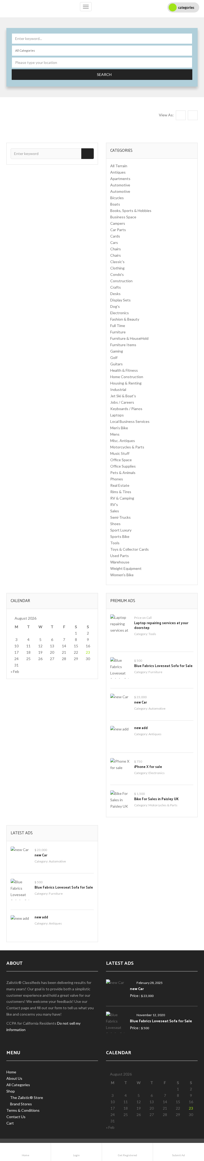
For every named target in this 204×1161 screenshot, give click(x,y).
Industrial (118, 389)
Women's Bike (122, 575)
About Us (14, 1078)
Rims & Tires (120, 491)
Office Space (121, 459)
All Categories (18, 1084)
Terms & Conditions (23, 1110)
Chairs (115, 249)
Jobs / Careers (122, 402)
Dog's (115, 306)
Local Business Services (130, 421)
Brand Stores (21, 1104)
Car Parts (118, 229)
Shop (10, 1091)
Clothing (117, 268)
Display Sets (120, 300)
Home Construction (126, 376)
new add (141, 728)
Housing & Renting (126, 383)
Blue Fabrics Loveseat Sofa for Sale (163, 666)
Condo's (117, 274)
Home (11, 1072)
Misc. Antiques (122, 440)
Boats (115, 204)
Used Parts (119, 555)
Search (104, 74)
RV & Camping (122, 498)
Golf (113, 357)
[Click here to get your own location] (187, 62)
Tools (115, 543)
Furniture (118, 332)
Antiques (118, 172)
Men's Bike (119, 428)
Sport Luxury (120, 530)
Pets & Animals (122, 472)
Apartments (120, 178)
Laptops (117, 415)
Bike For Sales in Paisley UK (156, 799)
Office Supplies (123, 466)
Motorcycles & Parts (127, 447)
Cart (10, 1123)
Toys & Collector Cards (129, 549)
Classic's (117, 261)
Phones (116, 479)
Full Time (117, 325)
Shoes (115, 523)
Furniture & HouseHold (129, 338)
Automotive (120, 185)
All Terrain (118, 165)
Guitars (116, 364)
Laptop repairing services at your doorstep (161, 625)
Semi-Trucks (120, 517)
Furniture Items (123, 344)
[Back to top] (186, 1127)
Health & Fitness (124, 370)
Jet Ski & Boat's (123, 396)
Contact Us (16, 1116)
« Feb (15, 671)
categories (186, 7)
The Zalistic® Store (26, 1097)
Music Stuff (119, 453)
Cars (114, 242)
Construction (121, 281)
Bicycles (117, 197)
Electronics (119, 312)
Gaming (116, 351)
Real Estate (119, 485)
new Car (140, 702)
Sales (114, 511)
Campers (117, 223)
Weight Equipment (126, 568)
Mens (115, 434)
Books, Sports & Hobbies (130, 210)
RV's (114, 504)
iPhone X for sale (148, 767)
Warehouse (119, 562)
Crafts (115, 287)
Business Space (123, 217)
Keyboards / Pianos (126, 408)
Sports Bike (119, 536)
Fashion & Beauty (124, 319)
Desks (115, 293)
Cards (115, 236)
